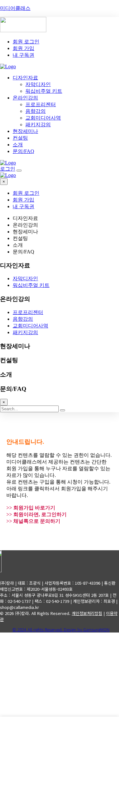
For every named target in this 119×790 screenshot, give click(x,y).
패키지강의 (38, 124)
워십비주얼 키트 (43, 91)
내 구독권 (23, 55)
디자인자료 (25, 77)
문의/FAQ (23, 151)
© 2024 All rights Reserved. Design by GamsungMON (60, 629)
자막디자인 (38, 84)
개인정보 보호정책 (34, 713)
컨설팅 (20, 138)
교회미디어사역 (43, 118)
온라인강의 (25, 97)
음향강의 (35, 111)
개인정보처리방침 (87, 613)
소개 (18, 144)
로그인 (7, 169)
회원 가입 (23, 48)
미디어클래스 (15, 8)
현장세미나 (25, 131)
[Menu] (19, 171)
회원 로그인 (26, 41)
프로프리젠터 (40, 104)
